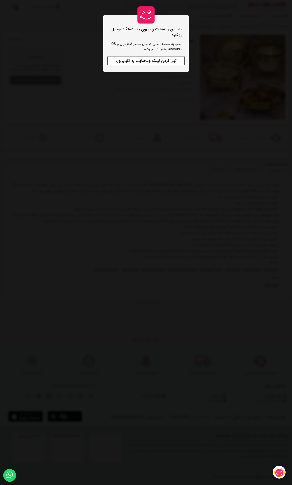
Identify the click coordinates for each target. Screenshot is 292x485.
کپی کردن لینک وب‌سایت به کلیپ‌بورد (146, 61)
